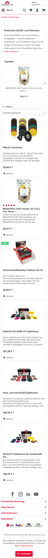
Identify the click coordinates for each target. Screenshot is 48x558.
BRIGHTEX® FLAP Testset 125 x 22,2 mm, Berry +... (24, 89)
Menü (9, 10)
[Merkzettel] (30, 10)
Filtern (8, 106)
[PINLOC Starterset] (24, 130)
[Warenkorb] (43, 10)
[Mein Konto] (37, 10)
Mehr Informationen (24, 545)
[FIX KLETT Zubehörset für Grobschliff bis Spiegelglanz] (24, 436)
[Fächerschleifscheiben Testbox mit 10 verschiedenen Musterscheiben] (24, 252)
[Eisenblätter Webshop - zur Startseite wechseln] (7, 3)
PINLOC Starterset (12, 147)
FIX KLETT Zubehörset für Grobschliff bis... (22, 455)
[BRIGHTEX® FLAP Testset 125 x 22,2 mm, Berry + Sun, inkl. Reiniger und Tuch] (24, 76)
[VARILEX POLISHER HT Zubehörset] (24, 314)
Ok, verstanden (24, 553)
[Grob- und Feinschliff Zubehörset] (24, 375)
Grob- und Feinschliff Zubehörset (20, 392)
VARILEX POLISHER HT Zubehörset (21, 331)
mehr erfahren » (11, 51)
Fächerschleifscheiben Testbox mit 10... (23, 270)
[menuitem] (7, 10)
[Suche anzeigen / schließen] (24, 10)
